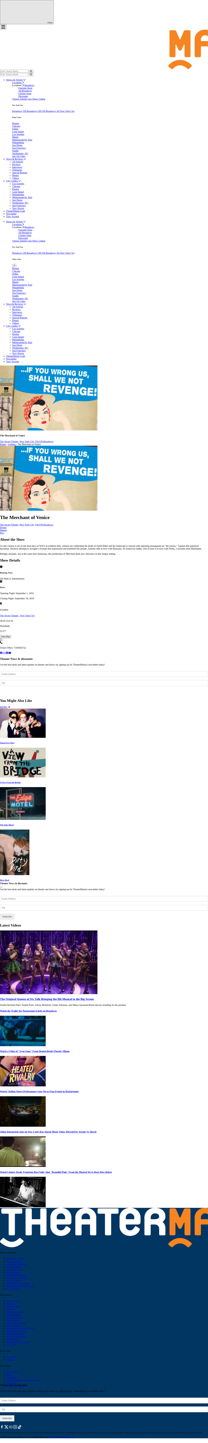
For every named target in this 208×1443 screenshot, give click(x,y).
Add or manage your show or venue (23, 1380)
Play (2, 533)
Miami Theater (13, 1272)
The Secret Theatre (9, 615)
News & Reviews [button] (15, 159)
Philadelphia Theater (16, 1275)
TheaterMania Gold (15, 211)
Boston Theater (13, 1267)
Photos (15, 175)
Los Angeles (18, 134)
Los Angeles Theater (16, 1264)
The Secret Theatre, (9, 441)
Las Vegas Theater (15, 1269)
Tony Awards (12, 216)
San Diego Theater (15, 1333)
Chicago (16, 126)
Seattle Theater (13, 1280)
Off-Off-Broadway (47, 111)
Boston (15, 123)
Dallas (15, 129)
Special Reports (19, 172)
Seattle (15, 150)
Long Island (18, 131)
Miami (15, 137)
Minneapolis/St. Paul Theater (20, 1286)
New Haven (18, 208)
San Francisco (19, 148)
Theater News (13, 1301)
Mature (3, 530)
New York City (26, 441)
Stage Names (12, 1372)
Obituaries (17, 170)
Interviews (17, 167)
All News (10, 1344)
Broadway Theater (15, 1258)
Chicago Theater (14, 1261)
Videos (15, 178)
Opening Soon (25, 88)
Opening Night (13, 1306)
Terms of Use (68, 1437)
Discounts (23, 96)
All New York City (65, 111)
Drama (3, 527)
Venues (16, 99)
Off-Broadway (30, 111)
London (10, 1359)
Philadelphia (18, 142)
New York (11, 1357)
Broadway (29, 85)
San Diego (17, 145)
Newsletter (11, 213)
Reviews (16, 164)
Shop (8, 1374)
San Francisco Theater (17, 1277)
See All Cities (18, 156)
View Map (5, 636)
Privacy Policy (54, 1437)
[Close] (1, 887)
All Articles (17, 161)
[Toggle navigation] (3, 27)
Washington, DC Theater (18, 1283)
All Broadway (25, 91)
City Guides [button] (12, 181)
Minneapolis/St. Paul (22, 140)
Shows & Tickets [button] (14, 80)
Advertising (11, 1377)
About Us (11, 1383)
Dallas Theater (13, 1320)
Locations (17, 82)
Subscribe (7, 692)
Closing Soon (24, 93)
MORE (4, 707)
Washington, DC (20, 153)
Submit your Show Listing (32, 99)
